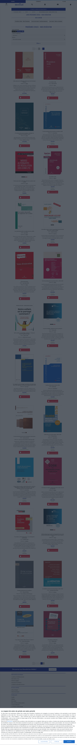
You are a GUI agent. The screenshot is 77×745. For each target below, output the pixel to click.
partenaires (10, 721)
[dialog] (38, 726)
